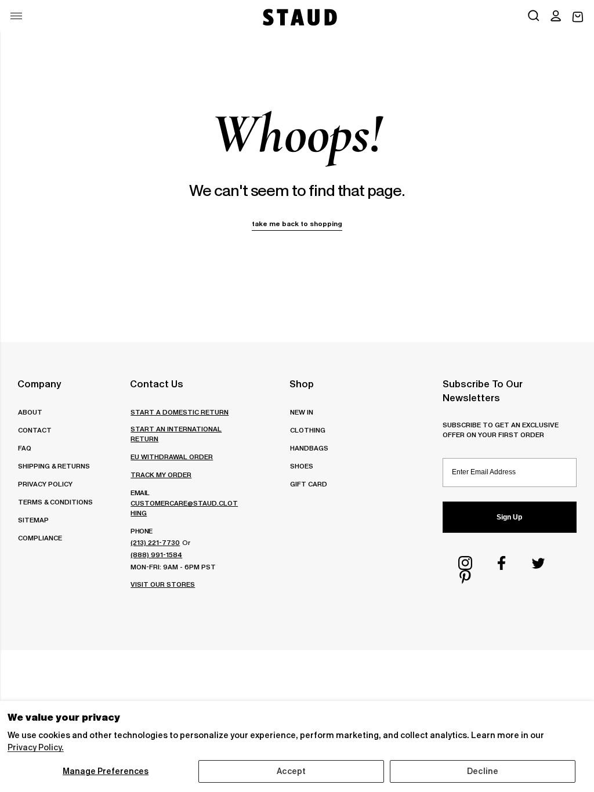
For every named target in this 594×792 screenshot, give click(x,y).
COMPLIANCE (40, 538)
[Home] (298, 17)
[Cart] (578, 17)
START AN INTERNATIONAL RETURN (176, 434)
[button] (556, 16)
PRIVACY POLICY (45, 484)
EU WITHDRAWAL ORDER (172, 457)
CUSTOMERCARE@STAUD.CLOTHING (184, 508)
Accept (291, 771)
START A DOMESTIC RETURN (180, 412)
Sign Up (509, 517)
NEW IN (301, 412)
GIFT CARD (308, 484)
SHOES (301, 466)
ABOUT (30, 412)
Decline (482, 771)
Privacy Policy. (36, 747)
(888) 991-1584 (156, 555)
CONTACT (35, 430)
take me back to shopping (297, 223)
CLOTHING (307, 430)
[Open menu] (16, 16)
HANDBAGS (309, 448)
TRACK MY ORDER (161, 474)
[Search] (533, 16)
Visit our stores (163, 584)
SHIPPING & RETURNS (54, 466)
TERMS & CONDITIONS (55, 502)
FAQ (24, 448)
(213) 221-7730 (155, 542)
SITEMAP (33, 520)
